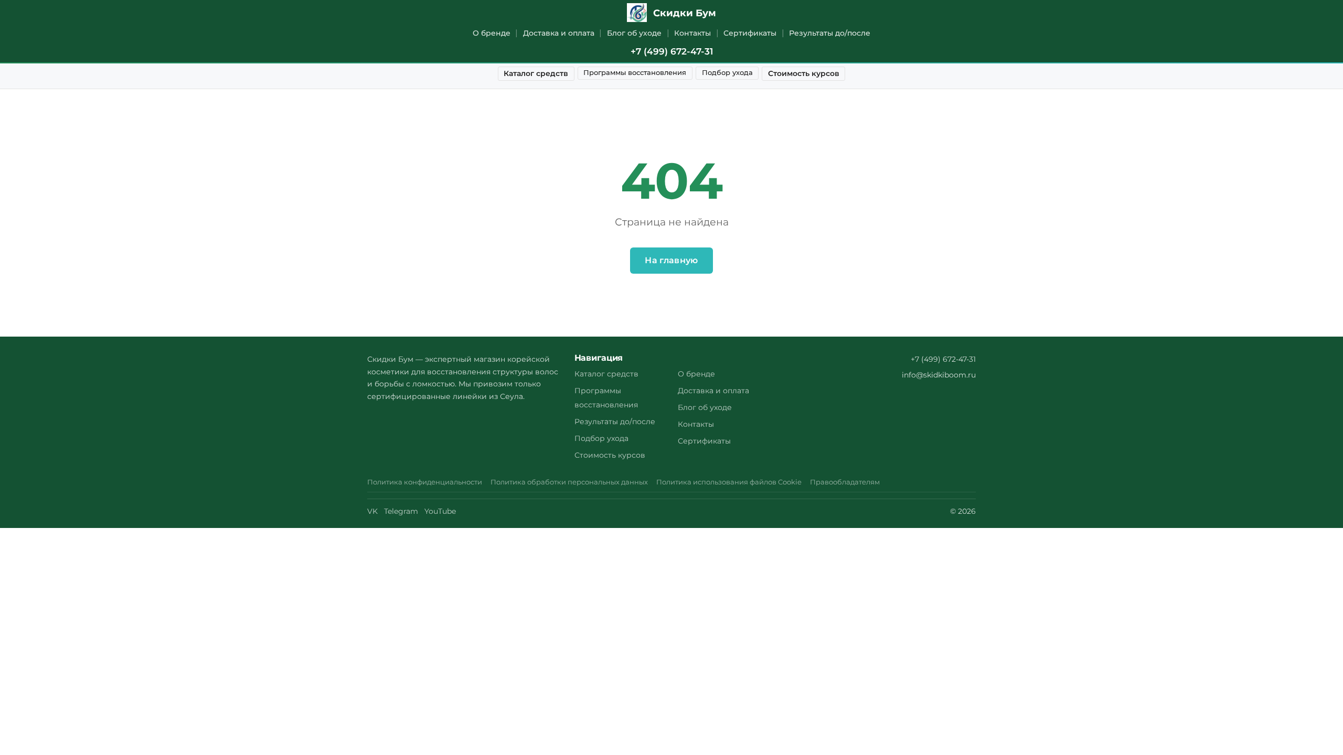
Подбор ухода (727, 73)
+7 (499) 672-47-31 (672, 51)
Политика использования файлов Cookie (729, 482)
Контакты (692, 33)
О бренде (491, 33)
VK (372, 511)
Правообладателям (845, 482)
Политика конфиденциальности (424, 482)
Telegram (401, 511)
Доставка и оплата (558, 33)
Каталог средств (536, 73)
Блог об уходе (634, 33)
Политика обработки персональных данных (569, 482)
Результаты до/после (829, 33)
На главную (671, 260)
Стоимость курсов (803, 73)
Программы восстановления (634, 73)
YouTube (440, 511)
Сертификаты (749, 33)
